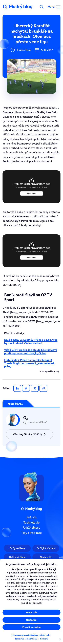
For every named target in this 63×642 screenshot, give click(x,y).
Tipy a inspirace (31, 532)
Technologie (31, 522)
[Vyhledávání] (42, 7)
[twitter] (35, 388)
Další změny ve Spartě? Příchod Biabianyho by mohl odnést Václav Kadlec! (30, 341)
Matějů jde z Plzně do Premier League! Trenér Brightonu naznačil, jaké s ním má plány (29, 363)
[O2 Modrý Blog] (18, 7)
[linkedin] (17, 388)
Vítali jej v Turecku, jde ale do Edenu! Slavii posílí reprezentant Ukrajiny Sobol (30, 351)
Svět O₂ (32, 517)
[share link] (43, 388)
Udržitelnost (31, 527)
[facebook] (26, 388)
